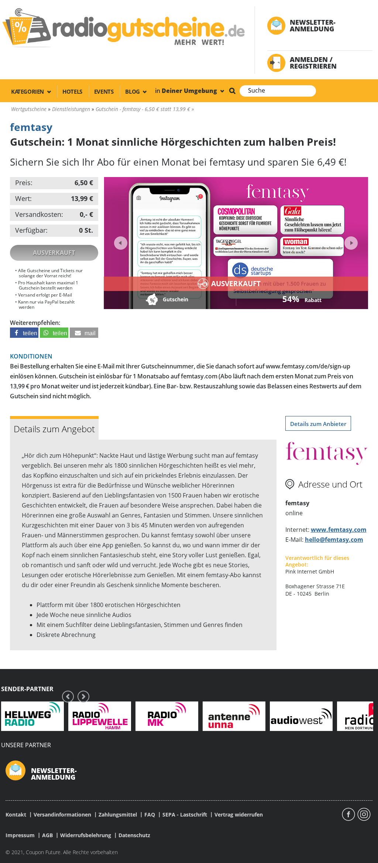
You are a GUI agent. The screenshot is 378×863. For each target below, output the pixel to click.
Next (350, 240)
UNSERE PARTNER (26, 745)
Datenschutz (134, 835)
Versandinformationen (62, 815)
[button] (24, 332)
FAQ (149, 815)
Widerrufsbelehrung (85, 835)
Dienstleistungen (71, 108)
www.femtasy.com (339, 530)
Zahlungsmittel (118, 815)
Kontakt (16, 815)
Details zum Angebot (54, 429)
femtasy (31, 127)
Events (104, 91)
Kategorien (28, 91)
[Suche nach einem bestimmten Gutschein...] (232, 90)
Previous (120, 243)
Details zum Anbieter (318, 423)
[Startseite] (122, 27)
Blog (133, 91)
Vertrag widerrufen (238, 815)
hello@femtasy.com (334, 540)
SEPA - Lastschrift (184, 815)
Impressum (20, 835)
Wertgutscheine (29, 108)
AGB (47, 835)
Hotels (72, 91)
